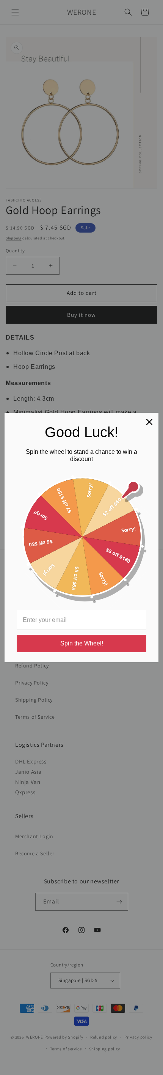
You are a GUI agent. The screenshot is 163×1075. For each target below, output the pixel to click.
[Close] (149, 422)
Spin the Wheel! (81, 643)
